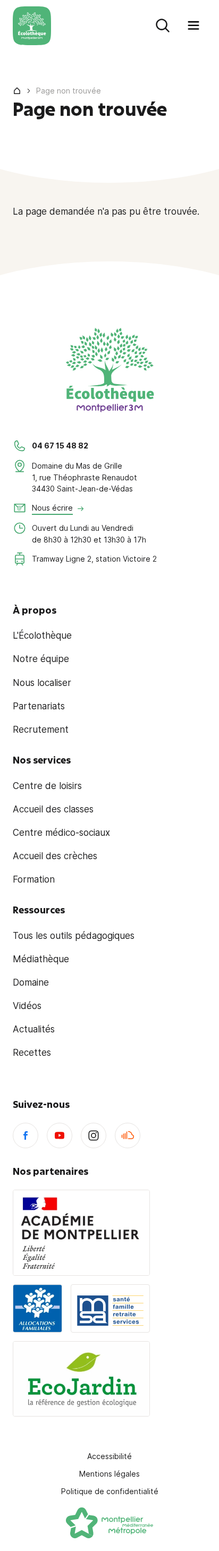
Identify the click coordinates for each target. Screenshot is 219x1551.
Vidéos (27, 1006)
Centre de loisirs (47, 786)
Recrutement (41, 729)
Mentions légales (109, 1473)
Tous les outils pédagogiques (73, 935)
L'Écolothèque (42, 635)
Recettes (32, 1052)
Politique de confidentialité (109, 1491)
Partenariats (39, 706)
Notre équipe (41, 659)
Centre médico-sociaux (61, 832)
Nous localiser (42, 682)
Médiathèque (41, 959)
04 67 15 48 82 (60, 445)
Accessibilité (109, 1456)
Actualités (34, 1029)
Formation (34, 879)
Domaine (31, 982)
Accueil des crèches (55, 856)
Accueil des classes (53, 809)
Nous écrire (52, 507)
